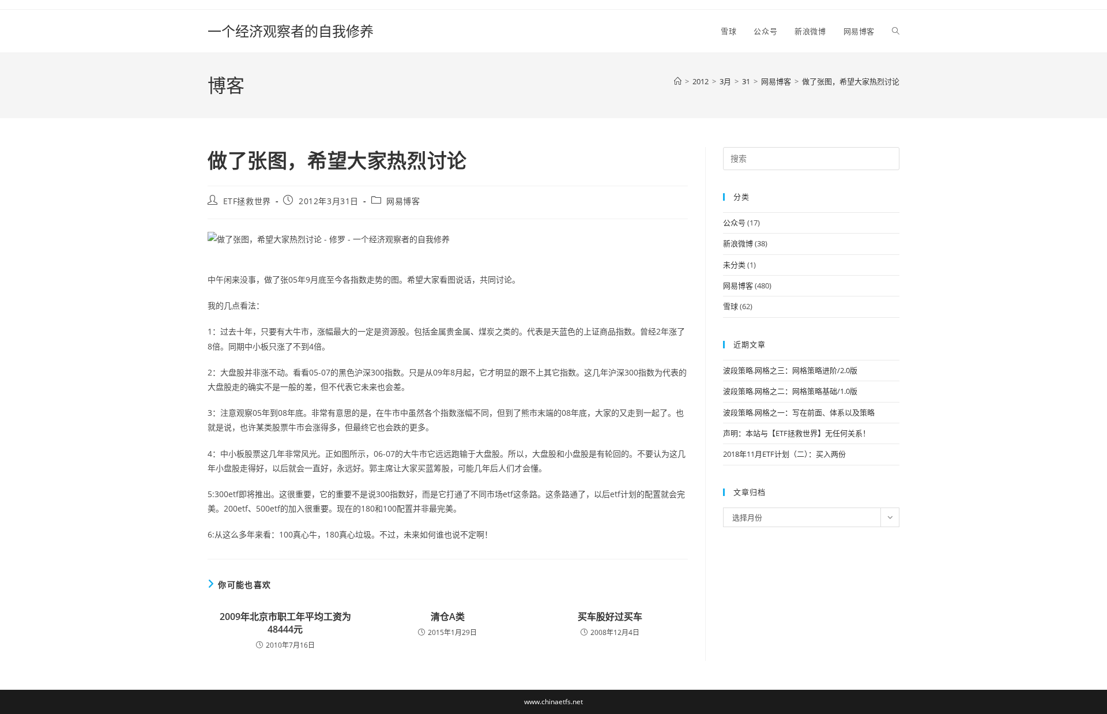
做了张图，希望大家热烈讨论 (850, 81)
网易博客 (403, 201)
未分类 (734, 265)
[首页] (677, 81)
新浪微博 (738, 243)
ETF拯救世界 (247, 201)
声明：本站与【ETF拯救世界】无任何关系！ (796, 433)
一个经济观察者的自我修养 (291, 30)
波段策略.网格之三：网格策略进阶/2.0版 (790, 370)
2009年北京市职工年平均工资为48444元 (285, 623)
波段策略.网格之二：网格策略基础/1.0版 (790, 391)
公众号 (734, 222)
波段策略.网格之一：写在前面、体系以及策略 (799, 412)
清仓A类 (448, 616)
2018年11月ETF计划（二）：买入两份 (784, 454)
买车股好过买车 (610, 616)
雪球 (730, 306)
